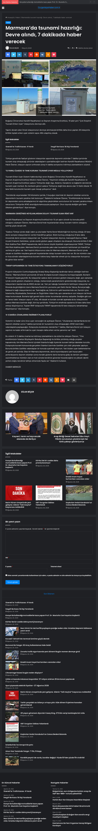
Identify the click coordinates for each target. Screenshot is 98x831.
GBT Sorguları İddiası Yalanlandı (45, 503)
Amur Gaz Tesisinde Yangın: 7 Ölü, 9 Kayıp (23, 751)
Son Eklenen (49, 594)
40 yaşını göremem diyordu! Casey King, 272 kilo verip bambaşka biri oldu (52, 713)
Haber (18, 17)
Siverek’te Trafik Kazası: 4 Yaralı (19, 146)
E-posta (9, 566)
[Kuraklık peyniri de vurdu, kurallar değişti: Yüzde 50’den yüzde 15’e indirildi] (12, 760)
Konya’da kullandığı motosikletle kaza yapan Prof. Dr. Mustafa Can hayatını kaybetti (50, 2)
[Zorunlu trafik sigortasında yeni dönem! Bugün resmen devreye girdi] (12, 654)
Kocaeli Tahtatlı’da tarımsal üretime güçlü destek (27, 639)
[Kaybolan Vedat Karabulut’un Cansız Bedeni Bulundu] (79, 492)
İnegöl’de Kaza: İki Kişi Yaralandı (65, 146)
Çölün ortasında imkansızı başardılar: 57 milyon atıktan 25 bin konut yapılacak (39, 679)
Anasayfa (10, 17)
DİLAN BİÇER (14, 48)
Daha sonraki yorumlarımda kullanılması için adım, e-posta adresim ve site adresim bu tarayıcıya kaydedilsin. (50, 575)
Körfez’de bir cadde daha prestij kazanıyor (47, 461)
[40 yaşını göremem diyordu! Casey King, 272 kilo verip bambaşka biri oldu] (12, 716)
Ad (7, 558)
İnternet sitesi (56, 566)
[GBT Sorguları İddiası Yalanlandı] (49, 492)
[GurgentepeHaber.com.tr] (49, 7)
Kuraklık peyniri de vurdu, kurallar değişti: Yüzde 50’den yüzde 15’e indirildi (52, 757)
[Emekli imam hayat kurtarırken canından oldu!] (79, 466)
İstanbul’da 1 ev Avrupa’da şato (19, 745)
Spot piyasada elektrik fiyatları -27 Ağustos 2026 (27, 685)
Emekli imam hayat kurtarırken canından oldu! (77, 478)
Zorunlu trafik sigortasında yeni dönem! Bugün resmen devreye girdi (50, 651)
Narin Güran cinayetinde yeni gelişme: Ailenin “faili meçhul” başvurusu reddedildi (18, 504)
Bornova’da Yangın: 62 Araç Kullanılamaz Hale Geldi (28, 645)
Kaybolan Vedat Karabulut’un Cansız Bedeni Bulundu (79, 503)
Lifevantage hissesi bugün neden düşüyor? (24, 673)
